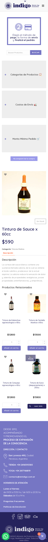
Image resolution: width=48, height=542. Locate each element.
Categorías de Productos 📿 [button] (26, 74)
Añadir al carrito (11, 348)
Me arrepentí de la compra (24, 159)
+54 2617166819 (22, 470)
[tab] (8, 253)
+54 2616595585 (25, 465)
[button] (5, 536)
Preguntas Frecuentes (13, 501)
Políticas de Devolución (14, 507)
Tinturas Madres (18, 249)
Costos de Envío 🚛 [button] (26, 104)
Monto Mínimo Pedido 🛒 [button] (26, 138)
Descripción (8, 253)
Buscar (35, 52)
